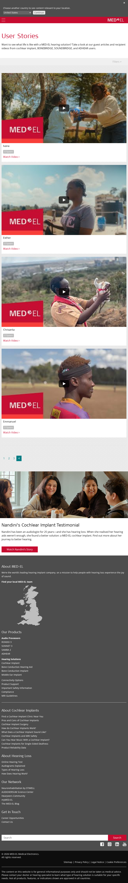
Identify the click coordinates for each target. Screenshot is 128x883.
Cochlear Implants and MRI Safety (19, 735)
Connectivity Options (12, 680)
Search (117, 837)
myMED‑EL (7, 799)
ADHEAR (6, 653)
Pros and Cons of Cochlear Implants (20, 720)
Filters (116, 61)
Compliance (8, 691)
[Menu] (3, 20)
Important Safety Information (17, 687)
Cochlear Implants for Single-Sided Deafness (25, 743)
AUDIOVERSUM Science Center (17, 791)
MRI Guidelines (9, 695)
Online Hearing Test (12, 761)
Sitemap (68, 862)
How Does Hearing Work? (15, 773)
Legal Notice (97, 862)
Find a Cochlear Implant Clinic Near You (22, 716)
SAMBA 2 (6, 649)
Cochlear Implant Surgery (15, 724)
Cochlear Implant (11, 663)
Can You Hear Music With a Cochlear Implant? (25, 739)
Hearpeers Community (13, 795)
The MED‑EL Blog (10, 803)
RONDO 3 (7, 642)
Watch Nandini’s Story (20, 549)
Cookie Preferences (116, 862)
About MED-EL (12, 567)
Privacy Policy (82, 862)
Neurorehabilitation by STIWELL (18, 788)
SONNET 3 (7, 645)
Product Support (10, 684)
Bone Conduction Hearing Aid (17, 666)
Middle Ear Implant (12, 674)
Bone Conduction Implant (15, 670)
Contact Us (7, 821)
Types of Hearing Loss (13, 769)
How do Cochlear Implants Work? (19, 728)
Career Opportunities (13, 818)
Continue (39, 12)
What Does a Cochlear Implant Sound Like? (24, 732)
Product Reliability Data (14, 747)
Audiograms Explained (13, 765)
